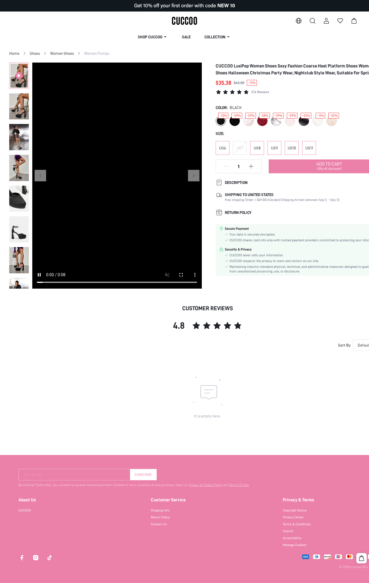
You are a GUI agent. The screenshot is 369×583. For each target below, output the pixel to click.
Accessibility (292, 538)
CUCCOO (24, 510)
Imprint (288, 531)
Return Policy (160, 517)
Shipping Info (160, 510)
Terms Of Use (239, 485)
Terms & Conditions (297, 524)
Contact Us (159, 524)
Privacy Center (293, 517)
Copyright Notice (295, 510)
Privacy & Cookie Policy (205, 485)
